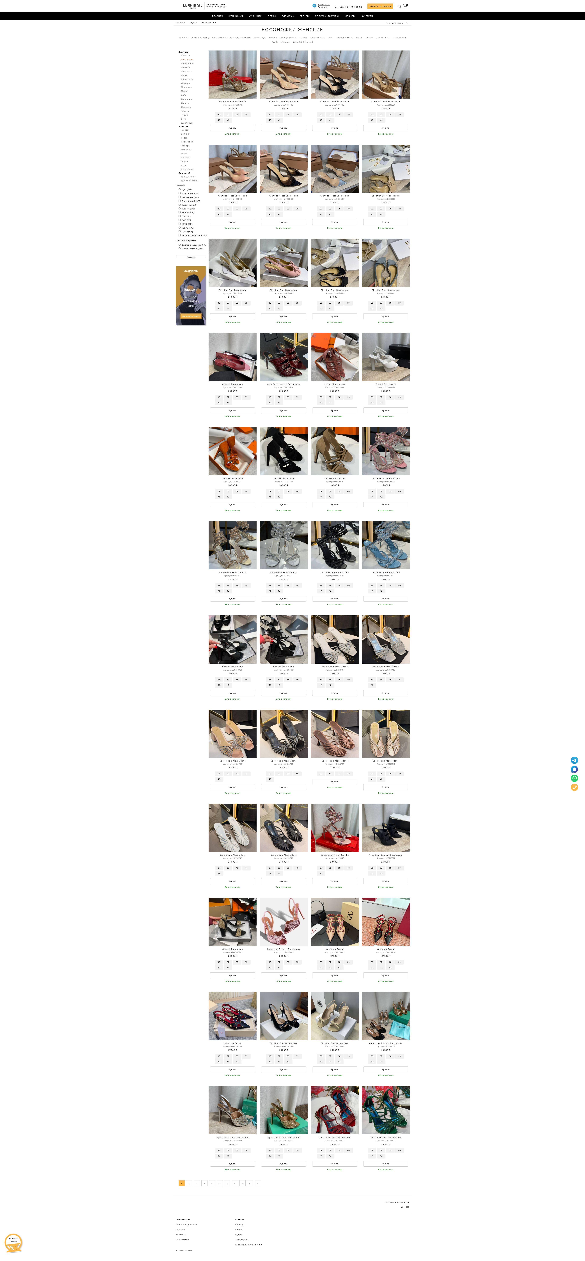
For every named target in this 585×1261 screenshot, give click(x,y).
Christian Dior (317, 37)
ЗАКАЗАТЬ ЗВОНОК (380, 6)
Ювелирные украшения (248, 1244)
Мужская (184, 126)
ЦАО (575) (186, 189)
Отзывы (350, 16)
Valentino (183, 37)
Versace (285, 42)
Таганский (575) (189, 205)
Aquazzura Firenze (240, 37)
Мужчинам (255, 16)
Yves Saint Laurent (303, 42)
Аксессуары (242, 1239)
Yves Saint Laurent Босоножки (283, 384)
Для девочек (188, 176)
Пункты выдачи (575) (192, 248)
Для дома (288, 16)
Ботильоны (187, 63)
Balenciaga (259, 37)
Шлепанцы (187, 123)
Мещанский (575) (190, 197)
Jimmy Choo (382, 37)
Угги (183, 119)
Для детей (184, 173)
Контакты (367, 16)
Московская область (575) (194, 235)
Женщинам (236, 16)
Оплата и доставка (327, 16)
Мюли (184, 91)
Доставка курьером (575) (194, 245)
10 (250, 1183)
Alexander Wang (200, 37)
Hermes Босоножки (335, 384)
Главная (217, 16)
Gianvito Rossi (345, 37)
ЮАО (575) (187, 224)
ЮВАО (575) (187, 228)
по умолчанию (395, 23)
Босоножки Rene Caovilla (232, 101)
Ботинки (185, 67)
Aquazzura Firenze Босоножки (283, 949)
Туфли (184, 115)
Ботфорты (186, 71)
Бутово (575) (188, 212)
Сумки (238, 1234)
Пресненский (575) (191, 201)
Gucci (359, 37)
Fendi (331, 37)
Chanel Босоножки (232, 384)
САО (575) (186, 216)
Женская (184, 52)
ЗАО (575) (186, 220)
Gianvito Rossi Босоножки (283, 101)
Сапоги (185, 103)
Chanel (303, 37)
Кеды (184, 75)
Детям (272, 16)
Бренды (304, 16)
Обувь (192, 22)
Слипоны (186, 107)
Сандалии (186, 99)
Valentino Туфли (335, 949)
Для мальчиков (189, 180)
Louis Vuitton (399, 37)
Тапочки (185, 111)
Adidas (184, 130)
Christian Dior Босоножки (386, 196)
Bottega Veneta (288, 37)
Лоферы (185, 83)
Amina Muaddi (219, 37)
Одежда (239, 1224)
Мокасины (186, 87)
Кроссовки (187, 79)
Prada (275, 42)
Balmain (272, 37)
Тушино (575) (188, 208)
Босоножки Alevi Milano (335, 666)
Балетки (185, 55)
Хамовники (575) (190, 193)
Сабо (184, 95)
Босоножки (208, 22)
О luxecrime (182, 1239)
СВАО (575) (187, 231)
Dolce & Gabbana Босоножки (335, 1137)
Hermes (369, 37)
